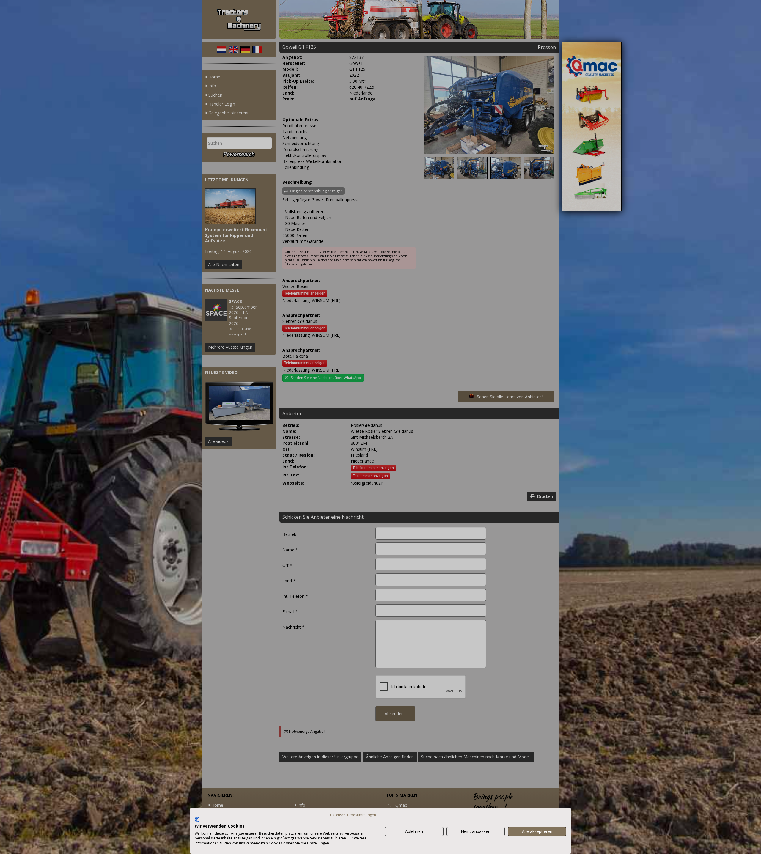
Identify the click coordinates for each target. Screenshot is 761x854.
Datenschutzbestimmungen (353, 814)
